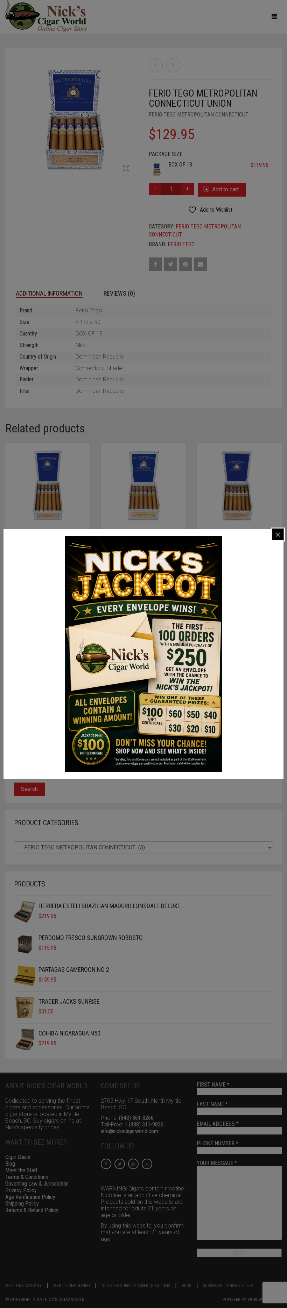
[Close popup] (278, 534)
